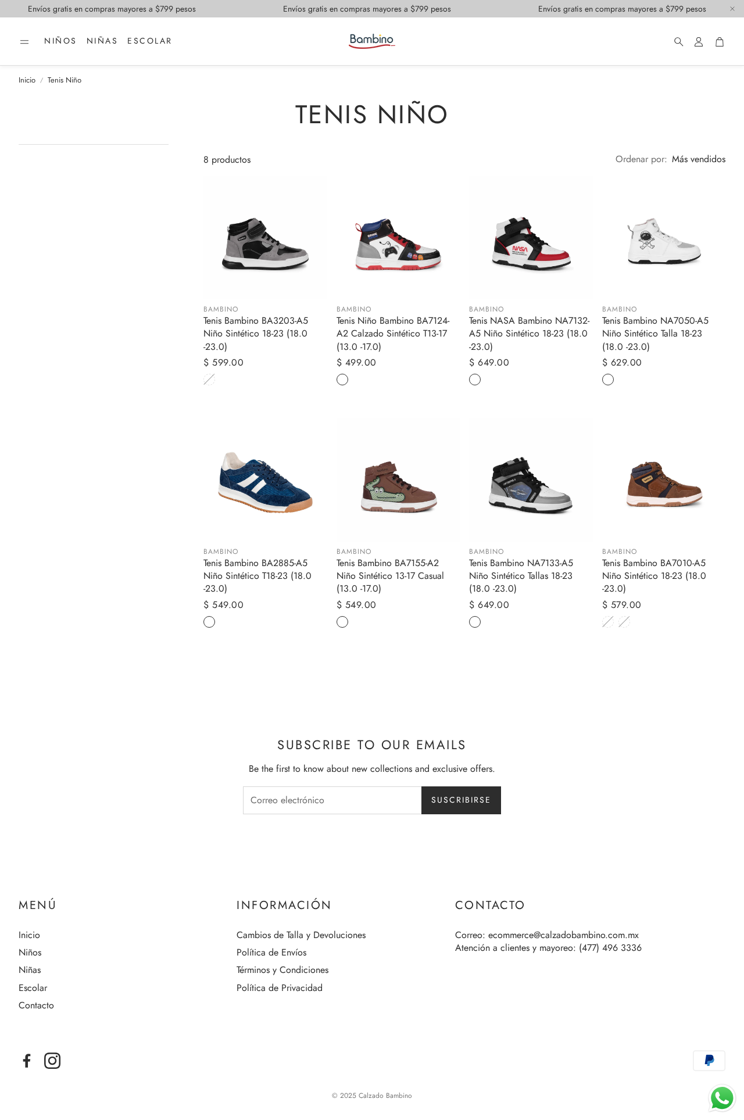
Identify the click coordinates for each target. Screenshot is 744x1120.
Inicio (27, 80)
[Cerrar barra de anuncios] (732, 8)
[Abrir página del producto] (265, 237)
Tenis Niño (64, 80)
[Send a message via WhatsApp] (722, 1098)
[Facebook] (27, 1061)
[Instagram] (52, 1061)
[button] (24, 42)
